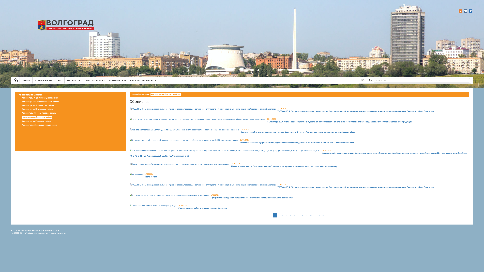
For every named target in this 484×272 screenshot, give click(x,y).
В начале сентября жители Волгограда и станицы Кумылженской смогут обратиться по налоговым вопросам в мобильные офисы (298, 132)
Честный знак (151, 176)
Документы (73, 80)
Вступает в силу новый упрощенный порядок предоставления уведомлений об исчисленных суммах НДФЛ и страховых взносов (297, 142)
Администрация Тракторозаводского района (40, 98)
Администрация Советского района (37, 117)
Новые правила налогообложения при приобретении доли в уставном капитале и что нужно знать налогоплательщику (284, 166)
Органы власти (43, 80)
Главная (134, 94)
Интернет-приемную (57, 233)
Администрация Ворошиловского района (39, 113)
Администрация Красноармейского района (39, 125)
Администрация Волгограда (30, 95)
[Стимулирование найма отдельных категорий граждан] (153, 205)
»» (323, 215)
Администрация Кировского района (36, 121)
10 (310, 215)
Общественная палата (142, 80)
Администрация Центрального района (37, 109)
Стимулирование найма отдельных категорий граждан (202, 208)
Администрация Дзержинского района (38, 105)
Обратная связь (117, 80)
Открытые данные (94, 80)
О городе (26, 80)
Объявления (144, 94)
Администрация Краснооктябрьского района (40, 101)
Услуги (58, 80)
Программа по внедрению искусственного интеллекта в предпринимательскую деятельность (252, 197)
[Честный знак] (136, 174)
